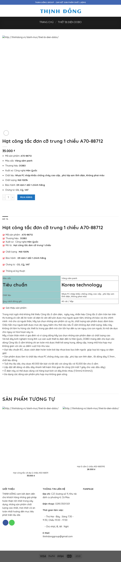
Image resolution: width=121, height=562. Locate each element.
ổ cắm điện (56, 314)
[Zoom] (6, 133)
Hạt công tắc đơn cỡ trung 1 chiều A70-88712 (52, 227)
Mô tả (5, 219)
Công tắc (45, 314)
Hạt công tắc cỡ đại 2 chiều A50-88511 (30, 472)
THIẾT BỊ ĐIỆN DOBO (70, 22)
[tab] (5, 219)
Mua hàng (26, 197)
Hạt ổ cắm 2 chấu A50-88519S (91, 466)
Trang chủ (46, 22)
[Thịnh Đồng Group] (60, 10)
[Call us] (12, 523)
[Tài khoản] (111, 10)
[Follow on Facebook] (5, 523)
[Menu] (4, 10)
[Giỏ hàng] (117, 10)
